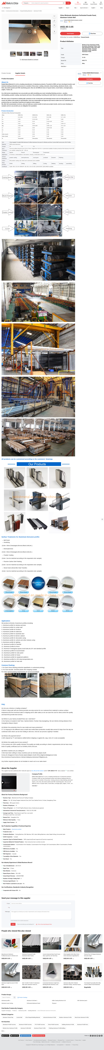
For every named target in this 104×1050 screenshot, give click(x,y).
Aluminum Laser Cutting (7, 1003)
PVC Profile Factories (40, 1024)
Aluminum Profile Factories (25, 1024)
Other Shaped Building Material (32, 1017)
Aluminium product (16, 829)
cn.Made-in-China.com (66, 1041)
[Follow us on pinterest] (99, 1035)
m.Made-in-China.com (55, 1041)
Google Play (14, 1035)
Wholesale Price (61, 1040)
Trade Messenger (25, 1035)
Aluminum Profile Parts (82, 1024)
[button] (63, 3)
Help (75, 7)
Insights (84, 1040)
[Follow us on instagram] (95, 1035)
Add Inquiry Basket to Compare (30, 59)
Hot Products (21, 1040)
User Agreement (60, 1044)
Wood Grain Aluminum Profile (82, 1017)
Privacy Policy (75, 1044)
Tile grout (54, 1003)
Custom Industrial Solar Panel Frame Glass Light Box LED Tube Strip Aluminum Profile (51, 955)
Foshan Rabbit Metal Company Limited (73, 20)
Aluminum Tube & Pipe (8, 1017)
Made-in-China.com (45, 1041)
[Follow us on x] (93, 1035)
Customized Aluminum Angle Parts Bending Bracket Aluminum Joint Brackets (51, 984)
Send (13, 924)
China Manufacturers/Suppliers (39, 1040)
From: (8, 903)
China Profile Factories (53, 1024)
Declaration (68, 1044)
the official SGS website (38, 770)
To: (9, 907)
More (3, 1031)
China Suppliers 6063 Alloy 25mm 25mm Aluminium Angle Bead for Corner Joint (71, 955)
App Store (5, 1035)
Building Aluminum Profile (68, 1024)
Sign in (100, 4)
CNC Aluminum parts (82, 1000)
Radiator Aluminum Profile (65, 1017)
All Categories (7, 7)
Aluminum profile (6, 1000)
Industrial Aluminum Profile (49, 1017)
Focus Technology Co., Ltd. (41, 1044)
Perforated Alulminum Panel (33, 1003)
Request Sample (85, 37)
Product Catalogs (23, 997)
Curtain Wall (19, 1017)
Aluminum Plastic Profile (40, 1028)
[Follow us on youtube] (97, 1035)
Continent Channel (70, 1040)
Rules (101, 7)
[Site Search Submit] (68, 3)
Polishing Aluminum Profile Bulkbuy (57, 1028)
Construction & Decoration (12, 11)
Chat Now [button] (93, 33)
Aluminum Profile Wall (26, 1028)
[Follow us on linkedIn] (101, 1035)
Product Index (78, 1040)
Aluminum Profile (38, 11)
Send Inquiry (70, 33)
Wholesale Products (52, 1040)
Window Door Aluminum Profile (10, 1028)
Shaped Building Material (26, 11)
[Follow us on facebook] (90, 1035)
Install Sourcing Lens (39, 1035)
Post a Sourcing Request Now (44, 924)
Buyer (67, 7)
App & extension (84, 7)
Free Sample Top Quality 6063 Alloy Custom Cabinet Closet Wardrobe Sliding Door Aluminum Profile (92, 984)
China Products (28, 1040)
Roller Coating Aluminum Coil (59, 1000)
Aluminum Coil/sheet (32, 1000)
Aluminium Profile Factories (9, 1024)
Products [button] (26, 3)
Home (3, 11)
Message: (7, 911)
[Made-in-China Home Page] (10, 3)
